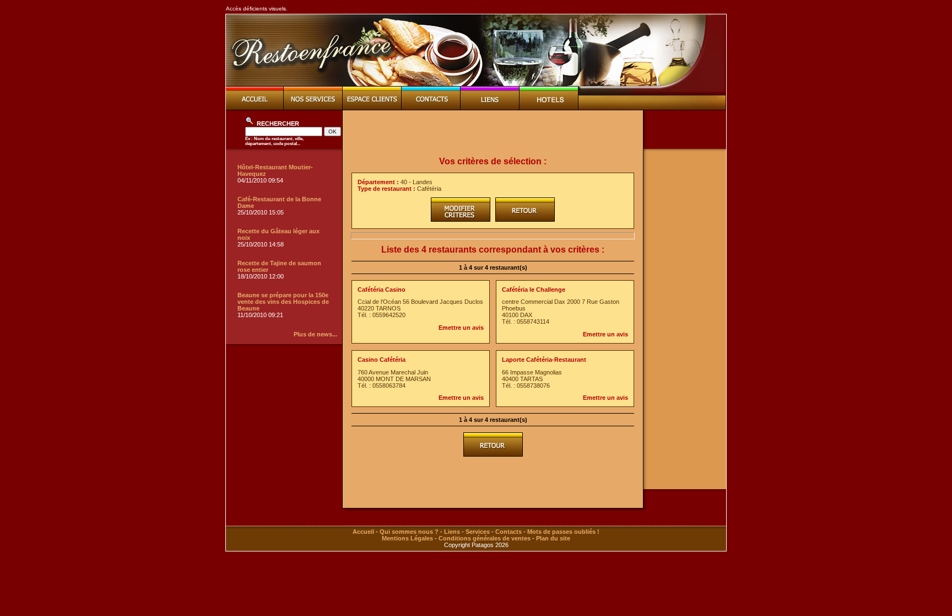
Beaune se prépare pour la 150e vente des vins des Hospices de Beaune (283, 302)
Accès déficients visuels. (257, 9)
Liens (452, 531)
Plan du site (553, 538)
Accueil (363, 531)
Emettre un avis (461, 327)
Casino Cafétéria (381, 359)
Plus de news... (315, 334)
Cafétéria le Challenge (533, 289)
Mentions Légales (407, 538)
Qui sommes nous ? (409, 531)
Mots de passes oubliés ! (563, 531)
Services (478, 531)
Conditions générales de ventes (485, 538)
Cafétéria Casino (381, 289)
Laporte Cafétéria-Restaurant (544, 359)
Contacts (508, 531)
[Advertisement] (493, 133)
